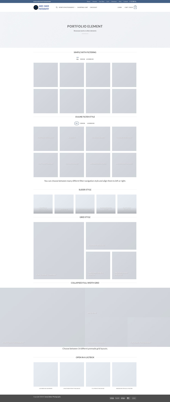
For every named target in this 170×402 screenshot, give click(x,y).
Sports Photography (66, 7)
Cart (107, 1)
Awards (94, 1)
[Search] (56, 7)
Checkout (114, 1)
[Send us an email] (133, 1)
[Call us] (135, 1)
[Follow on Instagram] (132, 1)
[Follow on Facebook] (130, 1)
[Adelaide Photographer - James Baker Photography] (43, 7)
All (77, 59)
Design (82, 59)
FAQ (120, 1)
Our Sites (101, 1)
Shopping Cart (82, 7)
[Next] (136, 204)
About (88, 1)
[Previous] (33, 204)
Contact (125, 1)
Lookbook (90, 59)
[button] (120, 7)
